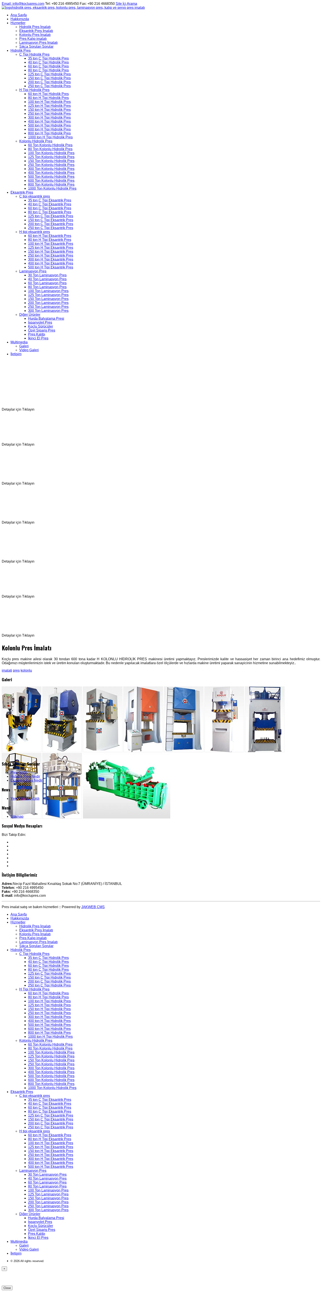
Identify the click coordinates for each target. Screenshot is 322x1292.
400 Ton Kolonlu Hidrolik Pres (51, 173)
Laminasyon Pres (32, 271)
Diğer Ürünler (29, 314)
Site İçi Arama (126, 3)
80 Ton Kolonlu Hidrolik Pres (50, 149)
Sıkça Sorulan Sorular (36, 46)
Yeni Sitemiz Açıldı (25, 798)
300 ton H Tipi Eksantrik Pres (50, 259)
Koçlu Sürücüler (40, 326)
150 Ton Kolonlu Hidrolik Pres (51, 161)
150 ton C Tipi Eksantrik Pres (50, 220)
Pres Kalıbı (36, 334)
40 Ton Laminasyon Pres (47, 279)
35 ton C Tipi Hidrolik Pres (48, 58)
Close (7, 1288)
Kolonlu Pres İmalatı (35, 35)
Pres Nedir (19, 772)
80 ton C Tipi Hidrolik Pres (48, 70)
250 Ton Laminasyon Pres (48, 307)
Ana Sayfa (19, 15)
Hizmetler (18, 23)
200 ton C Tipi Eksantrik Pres (50, 224)
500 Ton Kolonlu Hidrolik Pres (51, 176)
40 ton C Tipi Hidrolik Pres (48, 62)
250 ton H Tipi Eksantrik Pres (50, 255)
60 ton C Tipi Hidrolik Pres (48, 66)
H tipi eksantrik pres (34, 232)
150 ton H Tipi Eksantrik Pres (50, 251)
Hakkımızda (20, 19)
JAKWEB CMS (93, 907)
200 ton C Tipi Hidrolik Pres (49, 82)
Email (23, 3)
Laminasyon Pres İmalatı (38, 42)
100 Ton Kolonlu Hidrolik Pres (51, 153)
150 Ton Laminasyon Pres (48, 299)
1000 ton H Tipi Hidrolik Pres (50, 137)
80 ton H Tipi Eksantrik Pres (49, 240)
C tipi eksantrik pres (34, 196)
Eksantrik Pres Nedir (26, 780)
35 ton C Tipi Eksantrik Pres (49, 200)
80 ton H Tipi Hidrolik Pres (48, 98)
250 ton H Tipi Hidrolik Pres (49, 113)
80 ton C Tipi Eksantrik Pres (49, 212)
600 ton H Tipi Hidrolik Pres (49, 129)
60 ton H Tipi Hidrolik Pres (48, 94)
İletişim (16, 354)
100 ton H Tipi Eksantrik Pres (50, 243)
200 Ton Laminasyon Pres (48, 303)
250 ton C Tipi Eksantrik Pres (50, 228)
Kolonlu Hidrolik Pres (35, 141)
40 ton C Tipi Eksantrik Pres (49, 204)
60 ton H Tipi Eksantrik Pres (49, 236)
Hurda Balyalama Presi (46, 318)
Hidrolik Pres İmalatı (35, 27)
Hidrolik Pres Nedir (25, 776)
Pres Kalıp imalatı (33, 39)
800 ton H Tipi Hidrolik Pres (49, 133)
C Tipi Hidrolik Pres (34, 54)
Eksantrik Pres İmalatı (36, 31)
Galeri (24, 346)
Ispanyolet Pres (40, 322)
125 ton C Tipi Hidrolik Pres (49, 74)
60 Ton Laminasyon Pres (47, 283)
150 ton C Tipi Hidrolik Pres (49, 78)
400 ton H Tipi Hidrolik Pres (49, 121)
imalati (7, 670)
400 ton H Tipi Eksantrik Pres (50, 263)
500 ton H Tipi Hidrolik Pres (49, 125)
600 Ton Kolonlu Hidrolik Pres (51, 180)
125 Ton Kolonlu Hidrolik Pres (51, 157)
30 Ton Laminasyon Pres (47, 275)
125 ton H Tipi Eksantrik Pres (50, 247)
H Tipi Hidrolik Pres (34, 90)
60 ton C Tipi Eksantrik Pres (49, 208)
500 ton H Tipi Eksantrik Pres (50, 267)
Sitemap (17, 816)
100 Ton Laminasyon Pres (48, 291)
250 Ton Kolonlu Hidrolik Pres (51, 165)
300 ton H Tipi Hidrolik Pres (49, 117)
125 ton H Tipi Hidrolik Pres (49, 106)
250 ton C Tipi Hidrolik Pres (49, 86)
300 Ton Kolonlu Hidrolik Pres (51, 169)
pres (16, 670)
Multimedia (19, 342)
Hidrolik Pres (21, 50)
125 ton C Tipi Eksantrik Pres (50, 216)
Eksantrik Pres (22, 192)
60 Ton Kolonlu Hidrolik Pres (50, 145)
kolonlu (26, 670)
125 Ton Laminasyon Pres (48, 295)
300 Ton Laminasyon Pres (48, 310)
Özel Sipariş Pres (41, 330)
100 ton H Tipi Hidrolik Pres (49, 102)
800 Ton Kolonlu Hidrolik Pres (51, 184)
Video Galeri (29, 350)
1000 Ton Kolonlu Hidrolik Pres (52, 188)
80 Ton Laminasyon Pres (47, 287)
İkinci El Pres (38, 338)
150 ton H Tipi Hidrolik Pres (49, 109)
